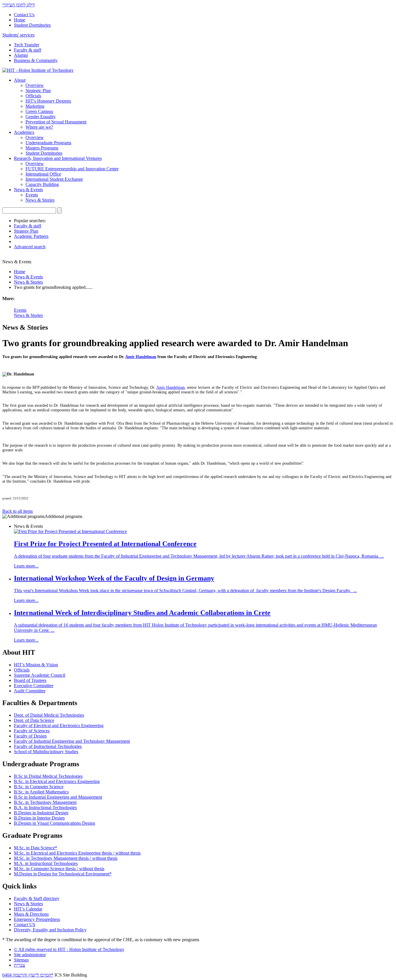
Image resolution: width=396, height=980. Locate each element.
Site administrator (30, 954)
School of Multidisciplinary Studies (46, 751)
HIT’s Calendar (28, 908)
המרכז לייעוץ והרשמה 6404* (27, 974)
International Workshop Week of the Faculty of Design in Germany (114, 578)
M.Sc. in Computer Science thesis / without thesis (59, 868)
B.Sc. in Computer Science (38, 786)
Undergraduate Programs (48, 142)
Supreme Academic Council (39, 675)
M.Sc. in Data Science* (35, 847)
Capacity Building (42, 184)
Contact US (24, 924)
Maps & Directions (31, 914)
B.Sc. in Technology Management (45, 802)
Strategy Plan (26, 231)
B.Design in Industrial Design (41, 812)
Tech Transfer (26, 44)
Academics (24, 132)
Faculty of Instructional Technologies (48, 746)
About (20, 80)
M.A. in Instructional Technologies (46, 863)
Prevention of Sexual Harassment (56, 121)
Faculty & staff (27, 50)
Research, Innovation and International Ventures (58, 158)
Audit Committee (30, 690)
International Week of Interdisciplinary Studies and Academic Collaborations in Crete (142, 612)
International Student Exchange (54, 179)
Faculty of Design (30, 735)
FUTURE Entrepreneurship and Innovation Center (72, 168)
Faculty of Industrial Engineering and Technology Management (72, 741)
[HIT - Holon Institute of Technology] (38, 70)
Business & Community (36, 60)
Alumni (21, 55)
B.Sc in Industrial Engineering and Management (58, 797)
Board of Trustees (30, 680)
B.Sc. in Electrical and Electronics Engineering (57, 781)
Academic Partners (31, 236)
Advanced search (30, 246)
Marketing (35, 106)
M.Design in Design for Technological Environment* (63, 873)
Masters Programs (42, 147)
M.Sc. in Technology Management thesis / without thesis (65, 858)
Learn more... (26, 565)
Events (32, 194)
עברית (19, 965)
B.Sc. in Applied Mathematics (41, 791)
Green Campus (39, 111)
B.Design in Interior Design (39, 817)
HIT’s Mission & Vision (36, 664)
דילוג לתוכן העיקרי (18, 4)
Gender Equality (41, 116)
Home (19, 19)
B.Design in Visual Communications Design (54, 823)
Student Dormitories (32, 25)
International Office (43, 173)
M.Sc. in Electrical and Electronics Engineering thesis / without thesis (77, 853)
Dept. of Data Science (34, 720)
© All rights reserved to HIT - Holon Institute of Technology (69, 949)
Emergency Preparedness (37, 919)
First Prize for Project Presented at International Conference (105, 544)
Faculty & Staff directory (36, 898)
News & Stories (40, 200)
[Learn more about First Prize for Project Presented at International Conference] (70, 531)
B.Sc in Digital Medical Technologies (48, 776)
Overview (35, 85)
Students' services (18, 34)
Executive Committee (33, 685)
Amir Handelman (140, 357)
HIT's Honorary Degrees (48, 100)
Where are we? (39, 127)
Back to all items (17, 511)
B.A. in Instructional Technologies (45, 807)
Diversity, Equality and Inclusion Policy (50, 929)
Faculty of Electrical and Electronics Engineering (58, 725)
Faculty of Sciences (32, 730)
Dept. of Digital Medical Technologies (49, 715)
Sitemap (21, 959)
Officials (33, 95)
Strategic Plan (38, 90)
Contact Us (24, 14)
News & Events (28, 189)
